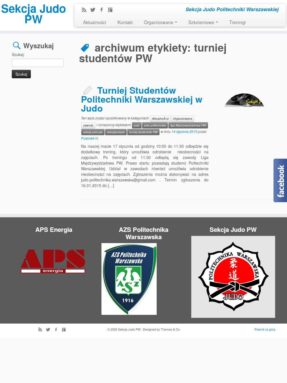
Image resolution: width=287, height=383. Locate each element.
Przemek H (89, 138)
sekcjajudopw (116, 132)
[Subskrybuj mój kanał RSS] (86, 10)
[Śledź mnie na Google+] (112, 10)
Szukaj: (18, 54)
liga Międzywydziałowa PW (188, 125)
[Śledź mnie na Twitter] (94, 10)
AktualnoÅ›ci (160, 118)
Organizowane (159, 22)
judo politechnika (155, 125)
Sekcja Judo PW (33, 13)
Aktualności (94, 22)
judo (137, 125)
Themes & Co (170, 329)
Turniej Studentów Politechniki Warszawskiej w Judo (141, 99)
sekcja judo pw (93, 132)
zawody (88, 125)
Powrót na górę (264, 329)
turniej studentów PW (143, 132)
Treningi (237, 22)
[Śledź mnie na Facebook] (103, 10)
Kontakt (125, 22)
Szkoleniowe (201, 22)
